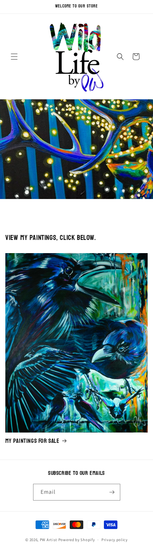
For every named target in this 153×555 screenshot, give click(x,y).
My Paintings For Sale (32, 441)
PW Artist (48, 539)
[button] (14, 56)
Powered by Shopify (76, 539)
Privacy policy (114, 539)
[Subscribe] (112, 492)
